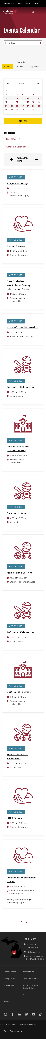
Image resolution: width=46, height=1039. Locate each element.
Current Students (10, 972)
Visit (20, 3)
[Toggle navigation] (39, 12)
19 (39, 102)
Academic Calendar (16, 147)
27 (6, 110)
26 (39, 106)
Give (36, 3)
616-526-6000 (32, 945)
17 (28, 102)
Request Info (8, 3)
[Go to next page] (38, 83)
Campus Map (28, 995)
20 (6, 106)
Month (36, 66)
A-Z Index (7, 995)
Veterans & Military (10, 985)
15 (17, 102)
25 (33, 106)
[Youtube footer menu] (33, 1015)
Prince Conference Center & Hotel (30, 986)
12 (39, 98)
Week (21, 66)
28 (12, 110)
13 (6, 102)
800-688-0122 (34, 948)
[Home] (11, 9)
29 (17, 110)
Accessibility (33, 1024)
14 (12, 102)
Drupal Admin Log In (13, 1031)
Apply (28, 3)
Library (6, 1002)
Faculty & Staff (9, 979)
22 (17, 106)
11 (33, 98)
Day (8, 66)
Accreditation (28, 972)
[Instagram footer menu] (5, 1015)
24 (28, 106)
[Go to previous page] (8, 83)
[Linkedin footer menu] (19, 1015)
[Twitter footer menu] (26, 1015)
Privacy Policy (23, 1024)
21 (12, 106)
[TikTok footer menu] (40, 1015)
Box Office (11, 139)
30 (22, 110)
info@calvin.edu (33, 952)
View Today (23, 121)
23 (22, 106)
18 (33, 102)
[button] (33, 12)
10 (28, 98)
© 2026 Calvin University (8, 1024)
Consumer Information (32, 979)
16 (23, 102)
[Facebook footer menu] (12, 1015)
